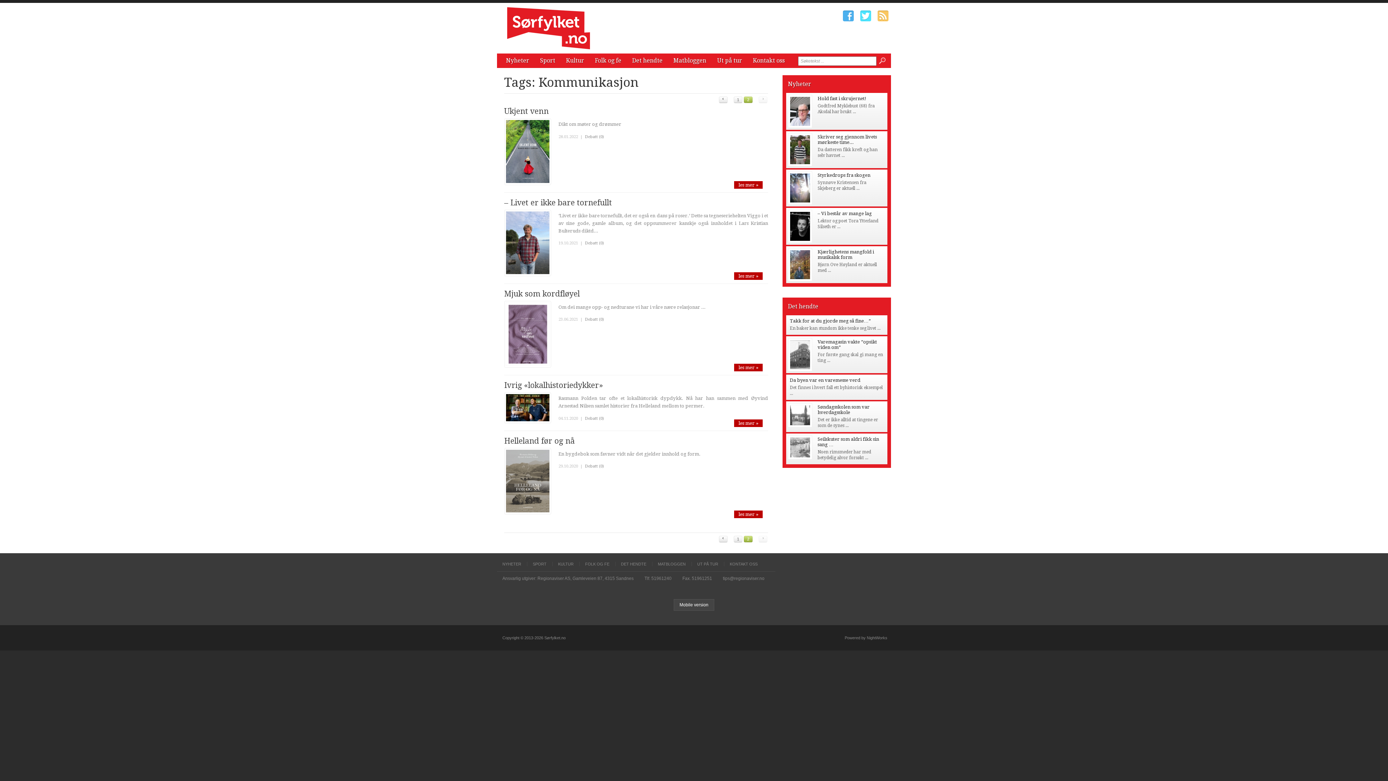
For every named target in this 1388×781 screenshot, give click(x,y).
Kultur (575, 60)
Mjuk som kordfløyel (542, 293)
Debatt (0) (594, 137)
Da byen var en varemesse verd (825, 380)
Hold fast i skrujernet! (842, 98)
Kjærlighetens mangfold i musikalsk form (846, 254)
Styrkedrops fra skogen (844, 175)
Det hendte (647, 60)
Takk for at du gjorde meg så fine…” (830, 321)
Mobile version (694, 604)
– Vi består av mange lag (845, 213)
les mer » (748, 185)
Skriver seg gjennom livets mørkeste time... (847, 139)
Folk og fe (608, 60)
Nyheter (517, 60)
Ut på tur (729, 60)
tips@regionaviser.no (743, 578)
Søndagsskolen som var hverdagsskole (844, 409)
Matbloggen (689, 60)
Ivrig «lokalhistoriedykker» (553, 385)
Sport (547, 60)
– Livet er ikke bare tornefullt (558, 202)
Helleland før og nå (539, 440)
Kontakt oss (769, 60)
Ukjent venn (526, 111)
